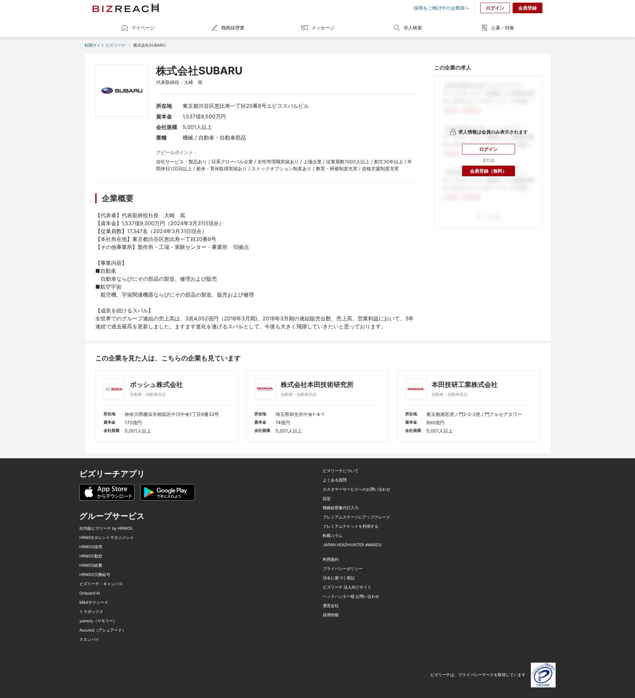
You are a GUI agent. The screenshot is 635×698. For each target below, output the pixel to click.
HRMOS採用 (90, 547)
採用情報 (331, 615)
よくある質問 (335, 480)
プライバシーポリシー (342, 569)
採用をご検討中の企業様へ (441, 8)
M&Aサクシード (93, 602)
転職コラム (333, 536)
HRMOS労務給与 (94, 575)
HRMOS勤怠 (90, 556)
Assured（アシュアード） (102, 630)
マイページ (142, 27)
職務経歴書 (232, 27)
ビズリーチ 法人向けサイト (347, 587)
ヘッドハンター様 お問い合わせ (351, 596)
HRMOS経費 (90, 565)
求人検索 (412, 27)
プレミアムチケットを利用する (350, 526)
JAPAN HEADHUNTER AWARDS (352, 545)
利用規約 (331, 559)
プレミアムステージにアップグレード (356, 517)
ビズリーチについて (341, 471)
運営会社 (331, 606)
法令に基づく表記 (339, 578)
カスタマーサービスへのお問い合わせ (356, 489)
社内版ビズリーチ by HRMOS (106, 528)
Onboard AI (89, 593)
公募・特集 (502, 27)
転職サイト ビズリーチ (105, 45)
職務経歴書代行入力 (341, 508)
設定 (327, 499)
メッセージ (322, 27)
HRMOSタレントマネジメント (106, 538)
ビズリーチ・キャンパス (101, 584)
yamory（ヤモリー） (98, 621)
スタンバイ (89, 639)
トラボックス (91, 612)
